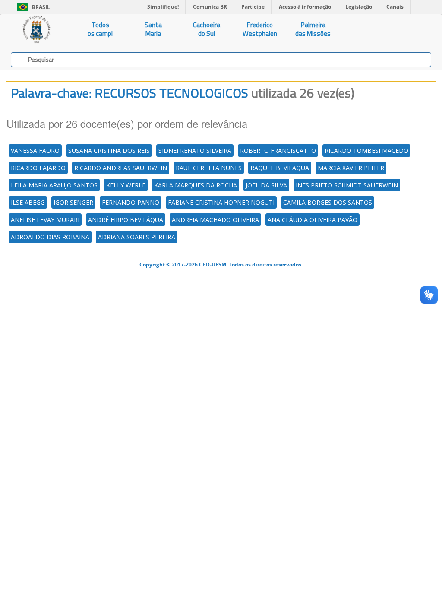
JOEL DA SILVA (266, 185)
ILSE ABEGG (28, 202)
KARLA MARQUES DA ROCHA (195, 185)
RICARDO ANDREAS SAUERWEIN (120, 168)
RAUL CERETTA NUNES (209, 168)
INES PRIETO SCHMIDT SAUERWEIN (347, 185)
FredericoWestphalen (260, 29)
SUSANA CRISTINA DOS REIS (109, 150)
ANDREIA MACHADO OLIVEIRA (215, 220)
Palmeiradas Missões (313, 29)
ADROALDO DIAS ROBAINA (50, 237)
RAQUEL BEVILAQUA (279, 168)
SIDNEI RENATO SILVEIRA (194, 150)
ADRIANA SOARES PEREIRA (136, 237)
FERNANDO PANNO (130, 202)
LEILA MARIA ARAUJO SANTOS (54, 185)
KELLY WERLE (125, 185)
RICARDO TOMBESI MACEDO (366, 150)
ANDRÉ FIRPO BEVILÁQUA (125, 220)
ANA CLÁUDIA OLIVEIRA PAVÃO (312, 220)
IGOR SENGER (73, 202)
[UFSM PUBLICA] (37, 29)
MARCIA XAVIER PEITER (351, 168)
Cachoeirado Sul (206, 29)
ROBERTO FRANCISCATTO (278, 150)
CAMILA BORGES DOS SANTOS (327, 202)
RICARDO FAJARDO (38, 168)
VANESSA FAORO (35, 150)
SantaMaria (153, 29)
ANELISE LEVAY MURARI (45, 220)
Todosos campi (100, 29)
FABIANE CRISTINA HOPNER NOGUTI (221, 202)
